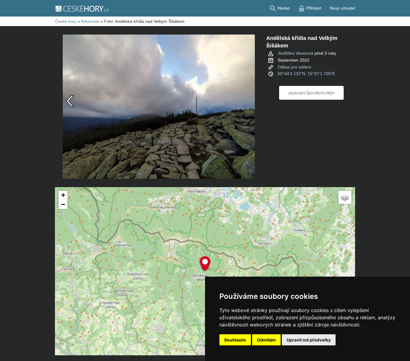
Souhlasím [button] (235, 339)
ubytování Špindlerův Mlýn (311, 93)
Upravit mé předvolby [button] (309, 339)
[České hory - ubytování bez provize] (82, 8)
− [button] (63, 204)
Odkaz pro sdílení (294, 67)
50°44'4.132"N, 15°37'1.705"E (306, 73)
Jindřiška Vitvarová (295, 53)
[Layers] (344, 197)
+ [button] (63, 195)
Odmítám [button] (266, 339)
